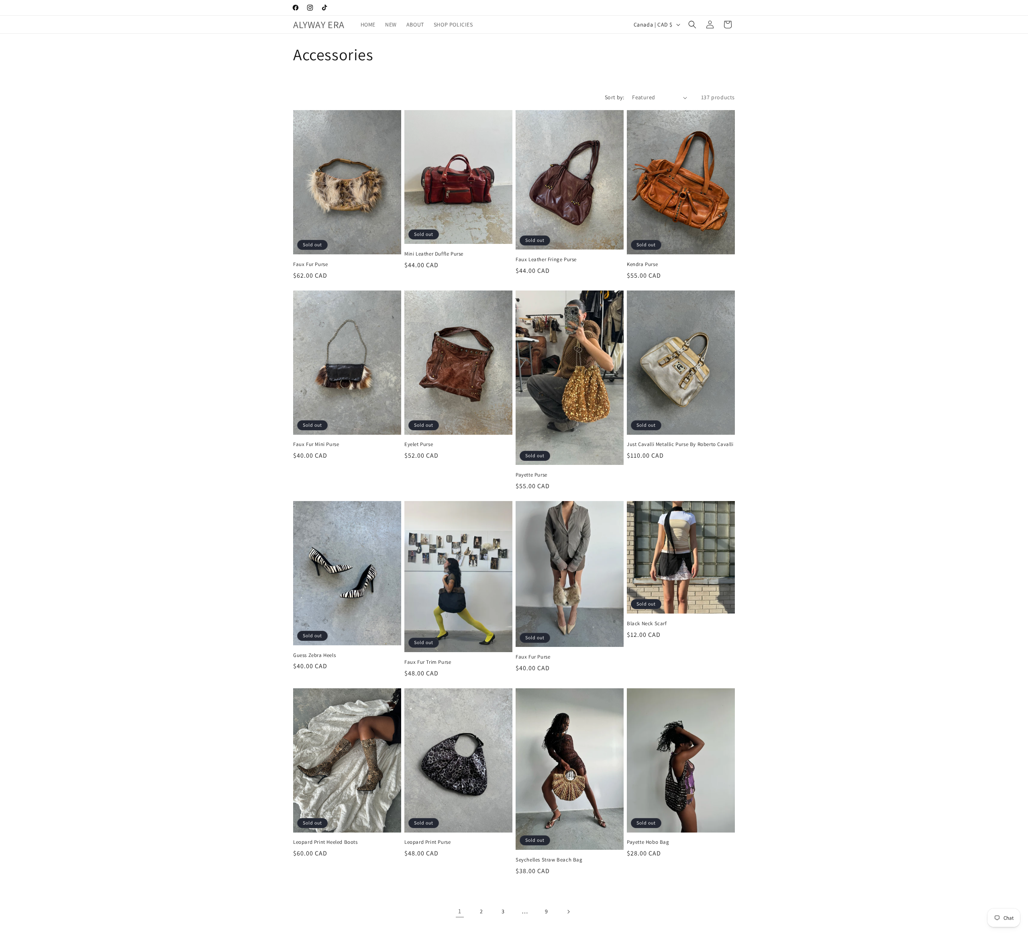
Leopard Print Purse (427, 842)
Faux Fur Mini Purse (316, 444)
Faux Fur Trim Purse (427, 662)
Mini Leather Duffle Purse (433, 254)
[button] (692, 24)
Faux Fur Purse (310, 264)
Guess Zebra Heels (314, 655)
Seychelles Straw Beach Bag (549, 860)
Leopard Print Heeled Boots (325, 842)
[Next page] (568, 912)
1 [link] (459, 911)
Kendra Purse (642, 264)
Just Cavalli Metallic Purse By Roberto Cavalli (680, 444)
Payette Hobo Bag (648, 842)
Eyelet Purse (418, 444)
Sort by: (614, 97)
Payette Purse (531, 475)
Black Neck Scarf (647, 623)
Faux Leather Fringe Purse (546, 259)
